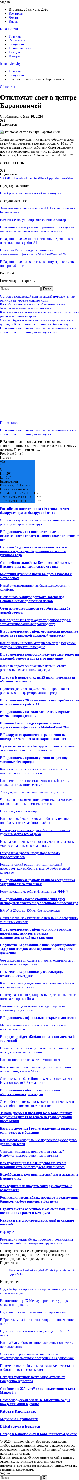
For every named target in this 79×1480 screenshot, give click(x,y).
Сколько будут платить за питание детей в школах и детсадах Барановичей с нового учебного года (39, 322)
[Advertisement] (39, 377)
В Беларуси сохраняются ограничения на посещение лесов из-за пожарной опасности (34, 737)
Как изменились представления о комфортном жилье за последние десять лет (35, 782)
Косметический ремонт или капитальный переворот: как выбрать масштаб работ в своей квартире (35, 868)
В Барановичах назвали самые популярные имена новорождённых (35, 714)
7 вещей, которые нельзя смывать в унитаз (32, 792)
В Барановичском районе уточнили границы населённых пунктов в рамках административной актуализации (35, 933)
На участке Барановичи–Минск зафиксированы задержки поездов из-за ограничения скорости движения (38, 949)
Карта (13, 21)
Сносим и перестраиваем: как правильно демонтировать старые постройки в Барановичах (37, 1356)
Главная (15, 36)
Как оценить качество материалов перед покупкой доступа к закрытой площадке (38, 645)
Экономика (17, 40)
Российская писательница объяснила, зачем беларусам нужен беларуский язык (32, 306)
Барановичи (9, 29)
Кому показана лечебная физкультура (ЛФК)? (34, 891)
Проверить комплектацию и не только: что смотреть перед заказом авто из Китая (39, 1050)
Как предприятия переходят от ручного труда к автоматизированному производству (35, 622)
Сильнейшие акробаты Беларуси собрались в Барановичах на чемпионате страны (36, 564)
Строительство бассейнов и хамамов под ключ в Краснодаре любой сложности (36, 1080)
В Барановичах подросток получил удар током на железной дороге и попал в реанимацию (39, 656)
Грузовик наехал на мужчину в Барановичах (33, 1312)
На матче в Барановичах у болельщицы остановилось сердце (32, 974)
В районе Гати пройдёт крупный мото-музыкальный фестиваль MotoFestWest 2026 (35, 725)
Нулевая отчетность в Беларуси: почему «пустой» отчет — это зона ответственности (37, 748)
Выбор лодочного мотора (19, 811)
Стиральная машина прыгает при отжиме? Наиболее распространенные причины (32, 1153)
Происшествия (20, 48)
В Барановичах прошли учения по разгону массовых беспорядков (34, 760)
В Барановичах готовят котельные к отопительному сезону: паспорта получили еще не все (39, 330)
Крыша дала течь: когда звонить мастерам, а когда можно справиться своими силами (37, 843)
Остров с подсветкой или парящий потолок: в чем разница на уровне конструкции (37, 298)
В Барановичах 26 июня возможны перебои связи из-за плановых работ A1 (39, 702)
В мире (14, 56)
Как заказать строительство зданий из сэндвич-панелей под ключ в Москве (35, 1069)
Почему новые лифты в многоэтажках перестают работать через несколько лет (37, 1367)
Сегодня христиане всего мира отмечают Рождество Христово (32, 1379)
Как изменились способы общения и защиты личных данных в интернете (33, 771)
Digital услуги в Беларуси (20, 1426)
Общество (16, 44)
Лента (13, 17)
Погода (14, 52)
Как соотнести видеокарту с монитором (30, 1059)
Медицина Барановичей (19, 1419)
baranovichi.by (10, 64)
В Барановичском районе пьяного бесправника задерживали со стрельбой (37, 882)
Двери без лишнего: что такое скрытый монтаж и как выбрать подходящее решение (37, 1103)
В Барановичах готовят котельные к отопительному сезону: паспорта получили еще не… (39, 432)
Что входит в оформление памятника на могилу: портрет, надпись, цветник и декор (36, 801)
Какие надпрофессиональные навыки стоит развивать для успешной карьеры (33, 668)
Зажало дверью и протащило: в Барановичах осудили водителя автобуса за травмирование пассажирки (36, 1117)
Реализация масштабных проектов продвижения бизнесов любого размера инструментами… (36, 1241)
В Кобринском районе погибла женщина (30, 193)
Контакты (16, 13)
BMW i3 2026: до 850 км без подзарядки (30, 910)
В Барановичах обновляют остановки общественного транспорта (30, 1092)
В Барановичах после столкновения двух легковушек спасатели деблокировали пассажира (39, 901)
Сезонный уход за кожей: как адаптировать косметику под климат (32, 1008)
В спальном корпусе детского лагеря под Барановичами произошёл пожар (32, 599)
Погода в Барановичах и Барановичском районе (38, 1434)
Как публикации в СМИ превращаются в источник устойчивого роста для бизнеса (33, 1165)
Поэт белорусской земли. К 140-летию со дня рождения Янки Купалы (35, 1402)
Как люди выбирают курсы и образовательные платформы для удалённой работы (35, 820)
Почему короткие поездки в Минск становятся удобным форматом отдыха (35, 832)
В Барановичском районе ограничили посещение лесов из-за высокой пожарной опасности (39, 633)
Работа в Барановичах (18, 1411)
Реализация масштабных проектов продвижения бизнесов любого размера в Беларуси (39, 1199)
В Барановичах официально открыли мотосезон (38, 1018)
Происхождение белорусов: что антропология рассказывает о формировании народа (34, 691)
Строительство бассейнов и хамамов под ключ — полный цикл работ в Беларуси (39, 1211)
